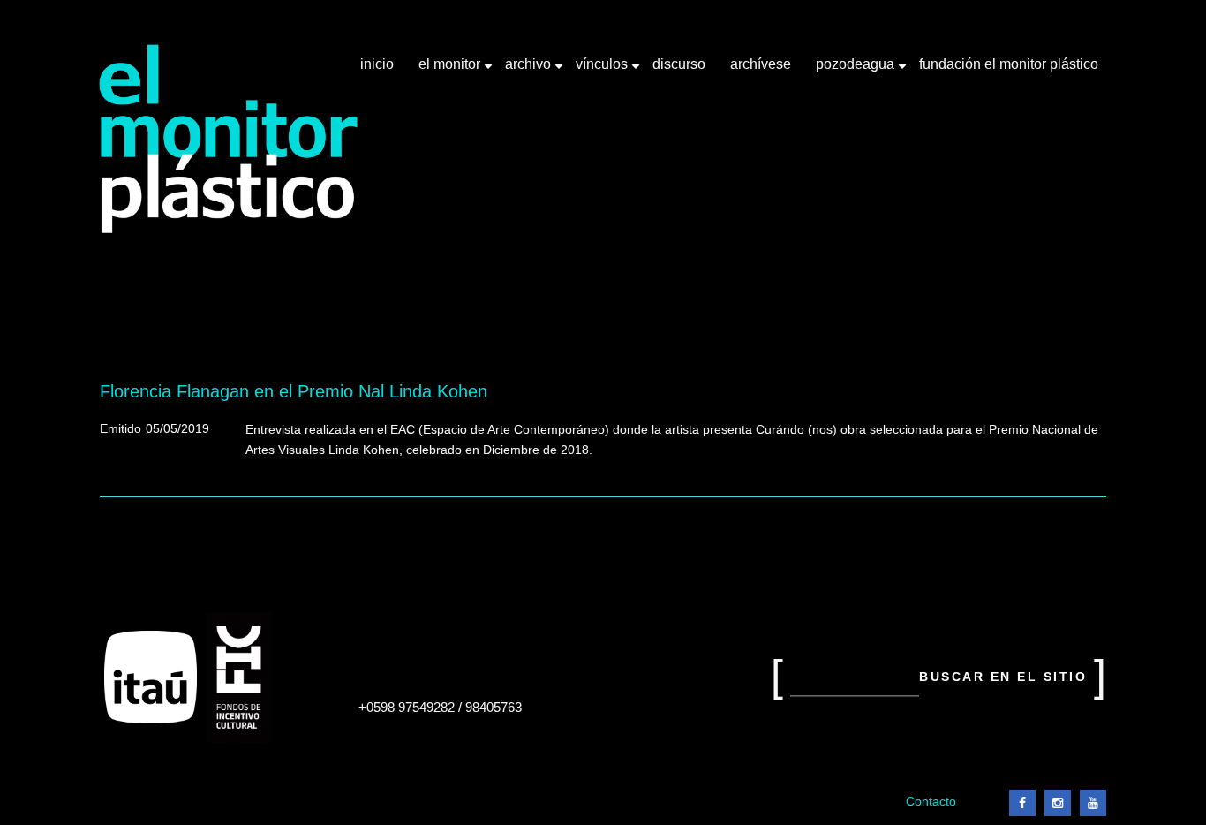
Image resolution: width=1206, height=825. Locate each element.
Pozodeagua (857, 71)
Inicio (377, 64)
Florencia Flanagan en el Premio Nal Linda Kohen (293, 391)
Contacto (931, 801)
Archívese (760, 64)
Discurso (678, 64)
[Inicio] (229, 139)
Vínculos (603, 71)
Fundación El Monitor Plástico (1008, 64)
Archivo (529, 71)
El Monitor (451, 71)
